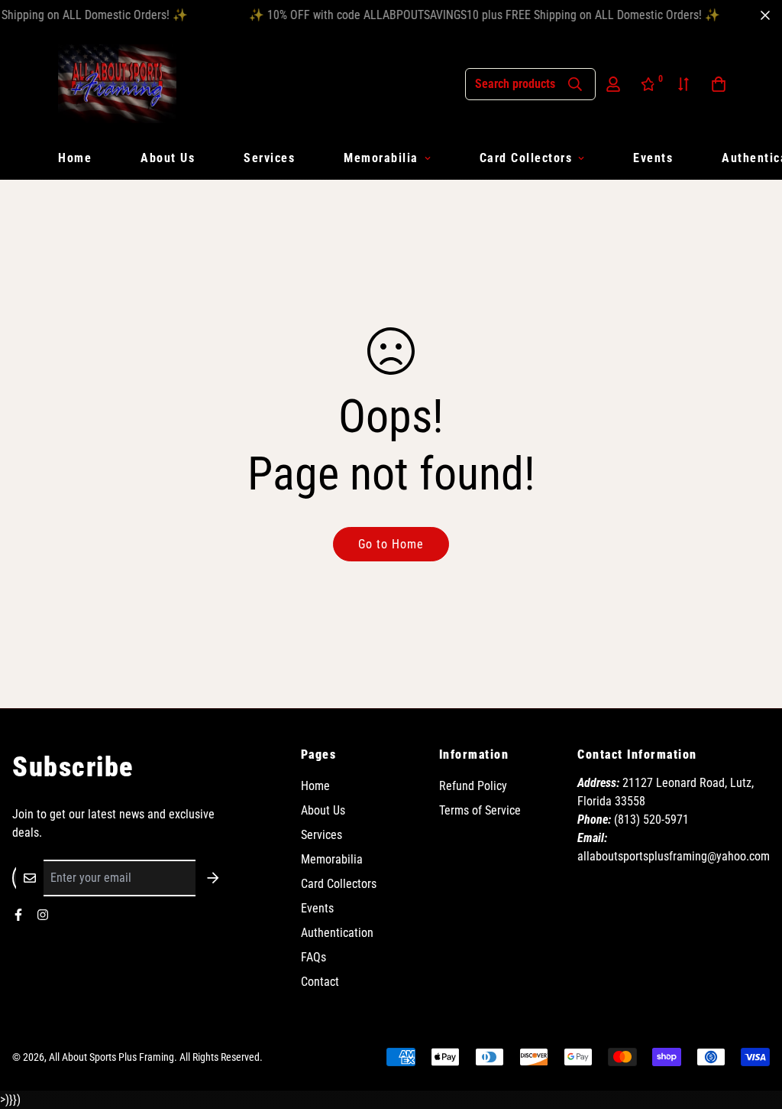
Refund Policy (473, 786)
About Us (168, 158)
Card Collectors (526, 158)
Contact (320, 981)
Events (653, 158)
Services (269, 158)
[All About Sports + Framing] (117, 84)
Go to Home (391, 544)
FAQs (313, 957)
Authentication (337, 932)
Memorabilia (381, 158)
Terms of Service (480, 810)
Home (75, 158)
